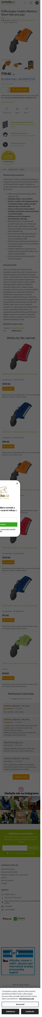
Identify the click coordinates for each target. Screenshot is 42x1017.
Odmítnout (10, 1011)
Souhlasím (30, 1011)
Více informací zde (26, 998)
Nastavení (20, 1004)
